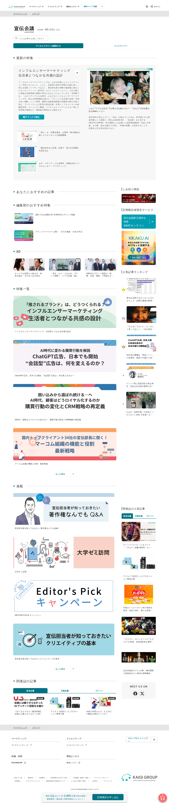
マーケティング (20, 13)
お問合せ (96, 781)
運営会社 (32, 778)
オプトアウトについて (34, 781)
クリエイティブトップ (75, 745)
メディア (36, 13)
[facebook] (135, 693)
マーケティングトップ (20, 745)
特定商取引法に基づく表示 (60, 778)
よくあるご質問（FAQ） (80, 781)
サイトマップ (108, 781)
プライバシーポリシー (102, 778)
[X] (142, 693)
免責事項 (43, 778)
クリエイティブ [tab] (54, 6)
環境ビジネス (72, 762)
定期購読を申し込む (108, 797)
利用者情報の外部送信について (57, 781)
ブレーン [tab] (99, 690)
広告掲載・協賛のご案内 (82, 778)
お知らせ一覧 (19, 778)
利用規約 (19, 781)
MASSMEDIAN (17, 762)
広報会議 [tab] (65, 690)
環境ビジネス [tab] (71, 6)
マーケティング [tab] (35, 6)
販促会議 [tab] (30, 690)
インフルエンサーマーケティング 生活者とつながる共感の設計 (46, 72)
